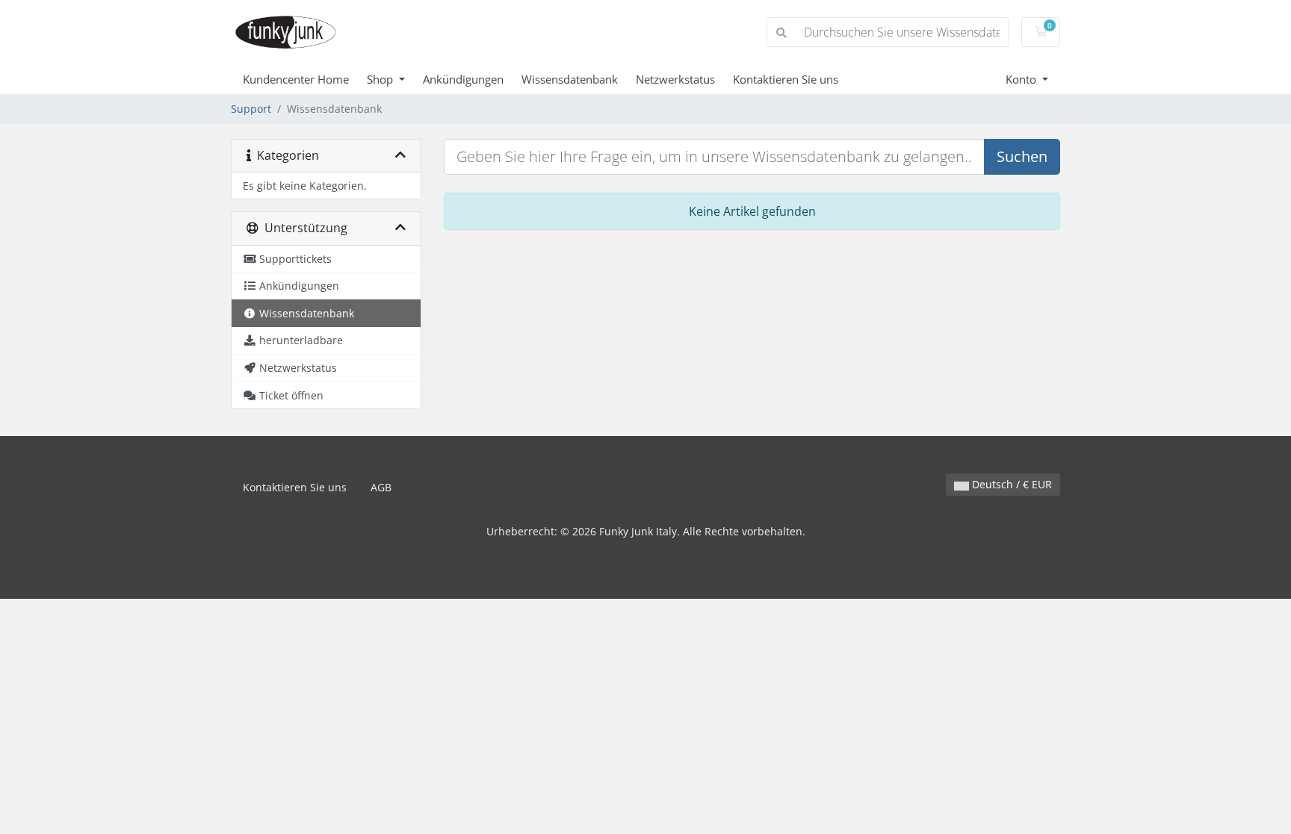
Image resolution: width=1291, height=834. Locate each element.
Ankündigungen (463, 79)
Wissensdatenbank (569, 79)
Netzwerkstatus (675, 79)
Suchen (1022, 156)
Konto (1022, 79)
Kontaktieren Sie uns (785, 79)
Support (251, 109)
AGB (381, 487)
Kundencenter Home (296, 79)
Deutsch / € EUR (1010, 484)
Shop (381, 79)
